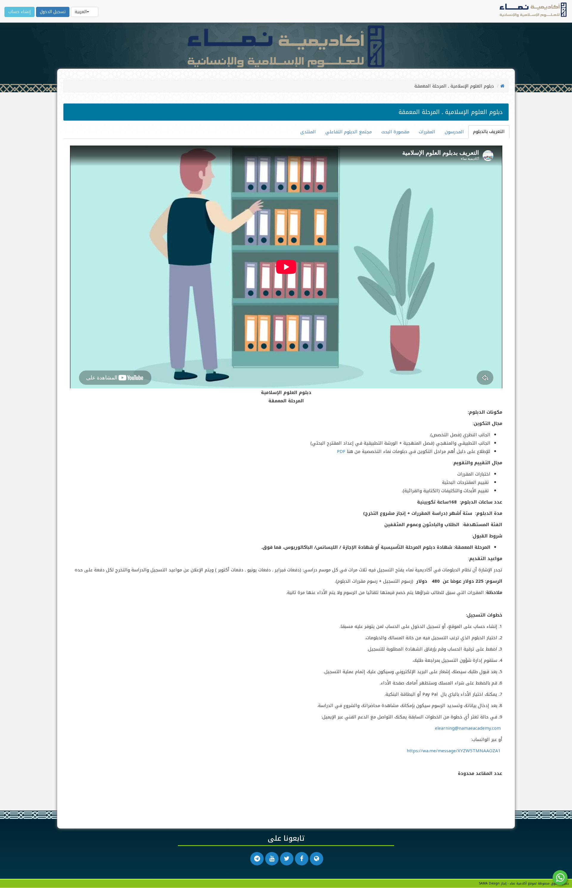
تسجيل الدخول (53, 12)
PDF (341, 451)
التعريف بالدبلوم (489, 131)
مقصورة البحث (395, 132)
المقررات (427, 132)
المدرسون (454, 132)
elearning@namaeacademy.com (468, 728)
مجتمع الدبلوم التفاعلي (348, 132)
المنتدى (308, 132)
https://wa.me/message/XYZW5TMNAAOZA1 (454, 751)
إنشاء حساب (19, 12)
